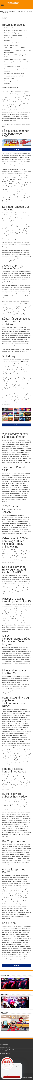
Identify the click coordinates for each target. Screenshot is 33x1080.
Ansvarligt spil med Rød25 (11, 81)
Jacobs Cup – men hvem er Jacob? (13, 35)
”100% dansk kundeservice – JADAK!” (14, 48)
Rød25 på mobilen (9, 78)
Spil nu (16, 149)
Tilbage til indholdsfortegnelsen (10, 87)
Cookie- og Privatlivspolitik (8, 1074)
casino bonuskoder (22, 112)
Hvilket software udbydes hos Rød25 (14, 76)
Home (1, 11)
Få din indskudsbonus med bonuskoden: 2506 (16, 30)
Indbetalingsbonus (5, 1047)
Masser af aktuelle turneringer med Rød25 (15, 59)
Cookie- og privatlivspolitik (7, 1050)
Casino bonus (4, 1044)
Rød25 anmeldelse (9, 28)
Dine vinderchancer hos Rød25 (12, 66)
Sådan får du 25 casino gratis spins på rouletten (16, 38)
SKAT (17, 910)
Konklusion (7, 83)
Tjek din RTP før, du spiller (11, 45)
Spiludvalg (7, 40)
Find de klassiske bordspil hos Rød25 (14, 73)
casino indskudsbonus (19, 190)
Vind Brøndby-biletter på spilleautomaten (15, 43)
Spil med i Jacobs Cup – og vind (12, 33)
